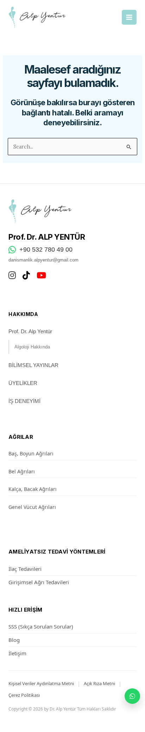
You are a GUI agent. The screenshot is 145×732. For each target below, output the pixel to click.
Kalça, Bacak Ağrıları (32, 489)
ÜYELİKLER (22, 383)
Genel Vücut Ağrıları (32, 507)
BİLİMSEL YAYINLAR (33, 365)
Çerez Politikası (24, 695)
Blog (14, 639)
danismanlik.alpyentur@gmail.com (43, 260)
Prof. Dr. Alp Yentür (30, 331)
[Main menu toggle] (129, 17)
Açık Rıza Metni (99, 683)
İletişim (17, 653)
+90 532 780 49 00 (45, 249)
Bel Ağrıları (21, 471)
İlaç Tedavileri (25, 568)
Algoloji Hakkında (32, 346)
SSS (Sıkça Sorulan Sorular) (40, 626)
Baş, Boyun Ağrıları (30, 453)
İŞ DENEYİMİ (24, 401)
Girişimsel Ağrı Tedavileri (38, 582)
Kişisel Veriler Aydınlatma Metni (41, 683)
